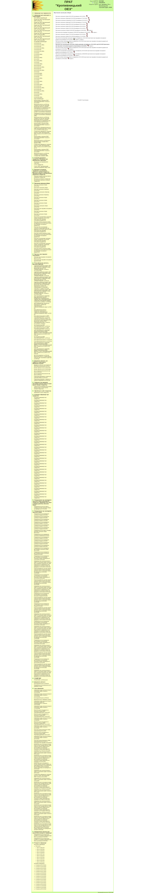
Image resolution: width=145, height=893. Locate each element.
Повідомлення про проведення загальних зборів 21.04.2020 (41, 520)
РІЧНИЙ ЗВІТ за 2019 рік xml (41, 680)
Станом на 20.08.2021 (41, 877)
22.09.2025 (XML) (38, 78)
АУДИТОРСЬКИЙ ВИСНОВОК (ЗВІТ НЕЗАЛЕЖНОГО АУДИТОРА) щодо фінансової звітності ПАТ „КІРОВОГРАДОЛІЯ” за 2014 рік (42, 274)
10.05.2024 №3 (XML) (39, 51)
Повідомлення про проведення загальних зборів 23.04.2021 (41, 517)
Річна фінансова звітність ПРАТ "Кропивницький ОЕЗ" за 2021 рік (42, 328)
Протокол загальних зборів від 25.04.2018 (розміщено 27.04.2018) (71, 18)
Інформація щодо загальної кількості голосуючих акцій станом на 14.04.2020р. (43, 691)
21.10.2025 (36, 79)
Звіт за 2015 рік (40, 857)
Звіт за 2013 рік (40, 860)
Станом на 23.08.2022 (41, 873)
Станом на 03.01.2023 (41, 870)
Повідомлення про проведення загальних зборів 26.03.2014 (41, 528)
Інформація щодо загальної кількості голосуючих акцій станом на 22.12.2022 (43, 727)
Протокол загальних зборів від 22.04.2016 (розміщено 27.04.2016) (71, 22)
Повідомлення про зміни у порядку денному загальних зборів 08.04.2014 (42, 531)
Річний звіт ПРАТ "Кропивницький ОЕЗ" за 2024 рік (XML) (42, 34)
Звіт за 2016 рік (40, 855)
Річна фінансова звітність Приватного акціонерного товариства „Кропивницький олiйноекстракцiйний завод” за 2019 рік (42, 312)
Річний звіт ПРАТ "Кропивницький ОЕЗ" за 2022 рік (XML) (42, 23)
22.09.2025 (36, 76)
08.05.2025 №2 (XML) (39, 70)
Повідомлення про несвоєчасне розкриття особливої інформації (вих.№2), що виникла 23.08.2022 (43, 839)
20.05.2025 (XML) (38, 75)
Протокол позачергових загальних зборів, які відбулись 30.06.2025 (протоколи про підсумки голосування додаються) (42, 240)
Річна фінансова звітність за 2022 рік (43, 339)
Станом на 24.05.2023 (41, 866)
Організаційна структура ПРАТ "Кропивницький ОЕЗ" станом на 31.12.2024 (41, 137)
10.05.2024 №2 (37, 46)
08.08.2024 (36, 56)
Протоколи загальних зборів (41, 187)
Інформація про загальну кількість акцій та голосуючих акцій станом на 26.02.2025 (42, 791)
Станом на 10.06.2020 (41, 887)
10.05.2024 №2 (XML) (39, 48)
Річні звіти (38, 846)
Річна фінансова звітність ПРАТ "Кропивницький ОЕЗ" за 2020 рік (42, 316)
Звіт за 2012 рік (40, 862)
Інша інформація (39, 688)
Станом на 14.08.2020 (41, 885)
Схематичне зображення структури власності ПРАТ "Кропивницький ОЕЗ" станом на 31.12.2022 (42, 775)
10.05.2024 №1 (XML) (39, 44)
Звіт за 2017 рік (40, 854)
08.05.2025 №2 (37, 68)
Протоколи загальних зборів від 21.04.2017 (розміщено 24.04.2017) (72, 20)
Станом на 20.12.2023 (41, 865)
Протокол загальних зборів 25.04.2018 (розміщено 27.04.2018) (71, 36)
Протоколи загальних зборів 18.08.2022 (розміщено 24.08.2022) (71, 30)
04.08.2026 (36, 95)
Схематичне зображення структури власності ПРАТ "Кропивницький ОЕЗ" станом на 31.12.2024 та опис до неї (42, 133)
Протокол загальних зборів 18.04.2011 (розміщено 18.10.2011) (71, 16)
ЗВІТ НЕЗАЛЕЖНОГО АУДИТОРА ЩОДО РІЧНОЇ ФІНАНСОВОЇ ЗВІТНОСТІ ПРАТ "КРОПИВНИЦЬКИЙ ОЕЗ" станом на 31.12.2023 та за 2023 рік (43, 351)
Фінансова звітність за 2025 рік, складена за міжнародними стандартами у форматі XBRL (41, 154)
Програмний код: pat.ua (103, 892)
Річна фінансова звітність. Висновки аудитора (41, 263)
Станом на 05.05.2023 (41, 868)
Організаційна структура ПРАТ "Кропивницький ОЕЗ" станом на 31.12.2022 (41, 101)
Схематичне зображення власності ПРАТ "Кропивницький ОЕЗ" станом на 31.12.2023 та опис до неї (42, 128)
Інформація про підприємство (42, 13)
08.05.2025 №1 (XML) (39, 67)
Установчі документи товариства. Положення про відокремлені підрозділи (40, 159)
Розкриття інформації (40, 843)
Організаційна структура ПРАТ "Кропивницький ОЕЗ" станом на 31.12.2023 (41, 125)
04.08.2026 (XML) (38, 97)
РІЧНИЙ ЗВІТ (37, 678)
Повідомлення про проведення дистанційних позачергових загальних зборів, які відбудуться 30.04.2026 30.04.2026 (42, 660)
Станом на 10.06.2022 (41, 876)
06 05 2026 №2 (37, 89)
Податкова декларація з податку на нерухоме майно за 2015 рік (42, 377)
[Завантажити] (86, 16)
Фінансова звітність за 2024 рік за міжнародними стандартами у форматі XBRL (42, 141)
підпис (90, 30)
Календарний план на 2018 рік (41, 683)
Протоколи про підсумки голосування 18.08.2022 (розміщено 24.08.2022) (73, 32)
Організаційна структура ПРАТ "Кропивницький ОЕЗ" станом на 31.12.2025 (41, 150)
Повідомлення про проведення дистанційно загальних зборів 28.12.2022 (41, 549)
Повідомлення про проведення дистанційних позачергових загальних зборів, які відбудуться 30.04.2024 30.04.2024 (42, 576)
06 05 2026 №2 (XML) (39, 90)
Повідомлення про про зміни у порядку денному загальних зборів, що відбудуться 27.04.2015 (42, 508)
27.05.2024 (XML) (38, 54)
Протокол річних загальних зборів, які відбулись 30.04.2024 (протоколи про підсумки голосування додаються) (42, 223)
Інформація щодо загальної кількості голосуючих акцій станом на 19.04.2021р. (43, 695)
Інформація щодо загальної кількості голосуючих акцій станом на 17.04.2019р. (43, 707)
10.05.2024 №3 (37, 49)
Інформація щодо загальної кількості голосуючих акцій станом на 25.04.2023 (43, 737)
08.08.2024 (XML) (38, 57)
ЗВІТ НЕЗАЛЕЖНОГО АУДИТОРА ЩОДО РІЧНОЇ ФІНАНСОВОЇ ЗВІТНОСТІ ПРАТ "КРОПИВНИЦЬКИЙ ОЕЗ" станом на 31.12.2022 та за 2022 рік (43, 345)
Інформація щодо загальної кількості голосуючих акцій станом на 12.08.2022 (43, 719)
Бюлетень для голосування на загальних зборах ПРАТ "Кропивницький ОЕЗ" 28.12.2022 (42, 723)
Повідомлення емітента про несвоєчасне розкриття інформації (42, 832)
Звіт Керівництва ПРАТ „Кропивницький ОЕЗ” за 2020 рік (42, 325)
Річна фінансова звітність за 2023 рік (43, 341)
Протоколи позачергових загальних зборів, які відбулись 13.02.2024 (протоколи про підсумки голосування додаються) (42, 218)
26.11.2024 (36, 59)
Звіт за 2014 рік (40, 858)
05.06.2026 (36, 92)
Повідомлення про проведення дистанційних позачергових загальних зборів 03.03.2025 (41, 595)
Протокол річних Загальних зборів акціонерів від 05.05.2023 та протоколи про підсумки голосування (43, 741)
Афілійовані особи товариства (42, 391)
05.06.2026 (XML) (38, 94)
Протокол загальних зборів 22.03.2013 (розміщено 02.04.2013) (71, 28)
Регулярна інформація (39, 844)
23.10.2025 (36, 83)
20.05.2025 (36, 71)
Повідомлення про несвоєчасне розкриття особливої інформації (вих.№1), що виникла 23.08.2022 (43, 836)
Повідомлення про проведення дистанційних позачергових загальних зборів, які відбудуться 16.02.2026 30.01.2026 (42, 642)
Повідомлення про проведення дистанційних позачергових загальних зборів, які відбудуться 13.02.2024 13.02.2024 (42, 557)
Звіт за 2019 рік (40, 850)
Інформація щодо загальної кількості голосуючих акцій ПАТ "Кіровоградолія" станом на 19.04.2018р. (43, 702)
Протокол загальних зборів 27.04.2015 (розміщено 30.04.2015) (71, 34)
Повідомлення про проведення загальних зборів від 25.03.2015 (41, 535)
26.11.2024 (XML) (38, 60)
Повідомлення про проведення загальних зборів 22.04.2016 (41, 538)
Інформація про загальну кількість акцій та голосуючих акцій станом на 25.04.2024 (42, 771)
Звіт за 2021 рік (40, 847)
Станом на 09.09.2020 (41, 884)
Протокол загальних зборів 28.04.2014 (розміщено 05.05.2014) (71, 26)
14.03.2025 (36, 62)
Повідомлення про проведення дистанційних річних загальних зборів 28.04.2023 (41, 553)
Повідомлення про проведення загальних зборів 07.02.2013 (41, 525)
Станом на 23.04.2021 (41, 881)
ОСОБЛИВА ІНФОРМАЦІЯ (40, 41)
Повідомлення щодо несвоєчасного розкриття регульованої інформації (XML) (42, 114)
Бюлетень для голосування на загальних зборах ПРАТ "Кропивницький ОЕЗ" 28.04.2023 (42, 733)
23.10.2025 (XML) (38, 84)
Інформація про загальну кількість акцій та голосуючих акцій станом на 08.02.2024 (42, 753)
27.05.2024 (36, 52)
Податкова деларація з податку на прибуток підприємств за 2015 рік (42, 380)
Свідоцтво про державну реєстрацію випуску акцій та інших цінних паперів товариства (42, 384)
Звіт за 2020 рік (40, 849)
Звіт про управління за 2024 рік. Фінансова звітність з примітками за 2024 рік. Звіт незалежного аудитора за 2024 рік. (43, 357)
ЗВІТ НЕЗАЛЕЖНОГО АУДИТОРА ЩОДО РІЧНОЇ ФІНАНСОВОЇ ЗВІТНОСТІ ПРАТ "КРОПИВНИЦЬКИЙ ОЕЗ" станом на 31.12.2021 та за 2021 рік (43, 333)
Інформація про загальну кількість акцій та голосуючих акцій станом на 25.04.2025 (42, 802)
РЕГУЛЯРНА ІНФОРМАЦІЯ (40, 18)
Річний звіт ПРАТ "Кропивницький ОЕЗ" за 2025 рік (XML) (42, 39)
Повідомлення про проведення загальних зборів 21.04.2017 (41, 540)
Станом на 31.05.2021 (41, 879)
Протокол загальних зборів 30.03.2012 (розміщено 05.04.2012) (71, 24)
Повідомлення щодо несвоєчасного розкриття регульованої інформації (42, 111)
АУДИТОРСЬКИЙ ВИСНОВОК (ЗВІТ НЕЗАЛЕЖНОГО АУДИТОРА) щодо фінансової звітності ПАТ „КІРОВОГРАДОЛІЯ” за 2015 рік (42, 279)
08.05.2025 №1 (37, 65)
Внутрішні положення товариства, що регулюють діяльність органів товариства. (42, 180)
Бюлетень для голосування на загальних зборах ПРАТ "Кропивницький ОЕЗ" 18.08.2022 (42, 711)
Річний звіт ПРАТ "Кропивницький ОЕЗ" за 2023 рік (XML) (42, 28)
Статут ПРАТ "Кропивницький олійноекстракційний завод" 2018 (42, 167)
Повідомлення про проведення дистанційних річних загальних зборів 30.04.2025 (41, 605)
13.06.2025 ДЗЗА (38, 73)
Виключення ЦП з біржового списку (42, 699)
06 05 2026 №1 (37, 86)
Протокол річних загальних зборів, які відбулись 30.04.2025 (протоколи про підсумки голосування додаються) (42, 235)
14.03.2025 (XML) (38, 64)
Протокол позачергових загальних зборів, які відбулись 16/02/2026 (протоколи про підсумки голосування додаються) (42, 245)
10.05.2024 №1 (37, 43)
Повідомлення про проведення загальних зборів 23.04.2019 (41, 514)
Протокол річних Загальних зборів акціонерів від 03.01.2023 (42, 730)
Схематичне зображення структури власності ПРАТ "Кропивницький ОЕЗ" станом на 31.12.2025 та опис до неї (42, 146)
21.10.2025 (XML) (38, 81)
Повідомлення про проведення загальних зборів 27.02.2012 (41, 523)
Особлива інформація (39, 863)
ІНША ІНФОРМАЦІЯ (38, 98)
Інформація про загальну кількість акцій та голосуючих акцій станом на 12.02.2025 (42, 779)
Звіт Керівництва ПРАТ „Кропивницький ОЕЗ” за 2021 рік (42, 337)
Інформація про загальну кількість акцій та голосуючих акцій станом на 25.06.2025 (42, 813)
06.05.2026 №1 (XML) (39, 87)
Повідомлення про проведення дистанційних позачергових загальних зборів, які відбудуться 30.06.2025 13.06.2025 (42, 623)
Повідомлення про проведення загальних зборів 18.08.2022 (41, 546)
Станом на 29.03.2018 (41, 889)
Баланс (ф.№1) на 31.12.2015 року (42, 369)
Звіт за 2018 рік (40, 852)
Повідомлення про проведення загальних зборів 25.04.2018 (41, 543)
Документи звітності (39, 682)
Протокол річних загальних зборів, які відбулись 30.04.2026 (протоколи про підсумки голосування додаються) (42, 250)
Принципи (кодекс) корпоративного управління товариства (42, 177)
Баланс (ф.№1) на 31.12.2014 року (42, 367)
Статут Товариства (38, 164)
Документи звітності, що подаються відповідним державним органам (40, 362)
